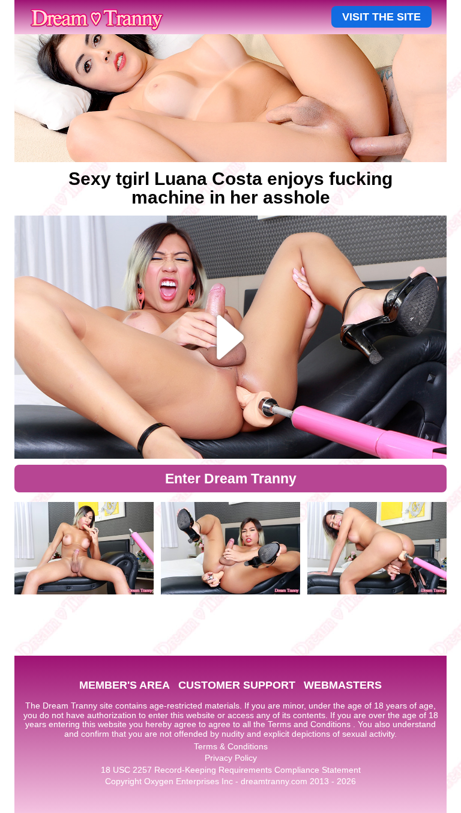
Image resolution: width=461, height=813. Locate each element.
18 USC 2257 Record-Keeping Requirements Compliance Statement (231, 770)
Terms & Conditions (231, 746)
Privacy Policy (231, 758)
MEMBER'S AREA (124, 685)
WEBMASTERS (343, 685)
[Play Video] (230, 337)
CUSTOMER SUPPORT (236, 685)
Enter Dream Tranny (231, 478)
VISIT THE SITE (381, 17)
